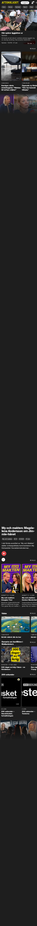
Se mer (30, 43)
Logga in (25, 3)
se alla (32, 48)
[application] (18, 20)
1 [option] (3, 559)
